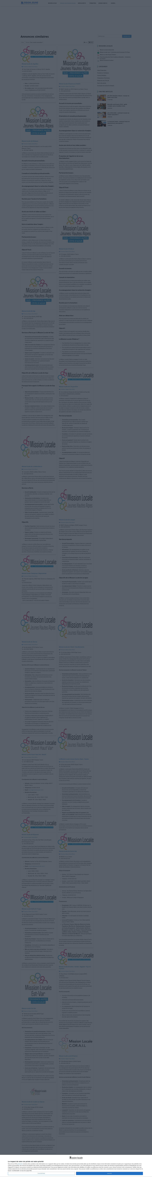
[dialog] (76, 1166)
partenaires (20, 1163)
